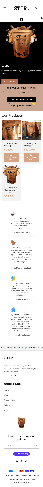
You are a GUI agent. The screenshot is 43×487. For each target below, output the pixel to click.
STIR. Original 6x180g (30, 144)
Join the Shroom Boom (21, 99)
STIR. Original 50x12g (10, 144)
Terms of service (15, 479)
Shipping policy (30, 479)
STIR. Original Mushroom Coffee (10, 190)
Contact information (22, 482)
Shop (6, 395)
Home (6, 390)
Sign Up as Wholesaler (21, 106)
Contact (7, 410)
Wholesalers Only (11, 158)
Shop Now (9, 81)
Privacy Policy (10, 400)
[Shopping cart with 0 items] (21, 19)
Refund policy (34, 476)
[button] (4, 8)
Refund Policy (10, 405)
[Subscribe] (36, 446)
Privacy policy (21, 476)
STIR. (11, 476)
